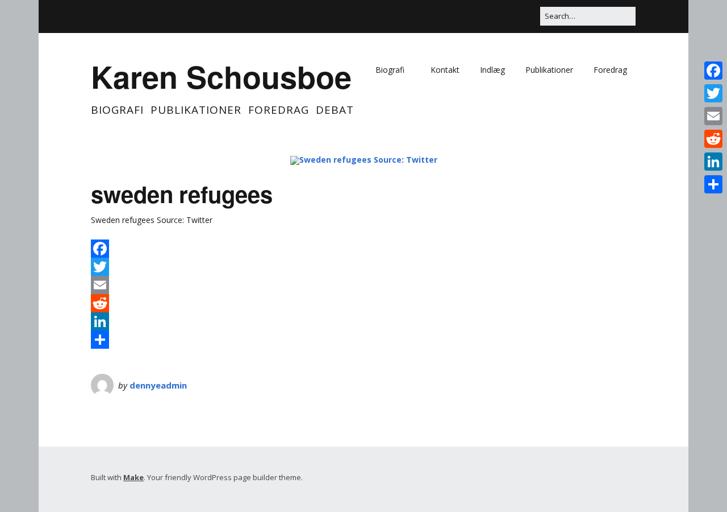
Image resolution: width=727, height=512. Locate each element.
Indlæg (492, 69)
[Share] (363, 340)
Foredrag (610, 69)
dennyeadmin (158, 385)
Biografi (389, 69)
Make (133, 477)
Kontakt (445, 69)
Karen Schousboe (221, 76)
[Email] (534, 8)
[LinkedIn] (521, 8)
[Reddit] (363, 303)
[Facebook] (484, 8)
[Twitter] (494, 8)
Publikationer (549, 69)
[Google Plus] (507, 8)
